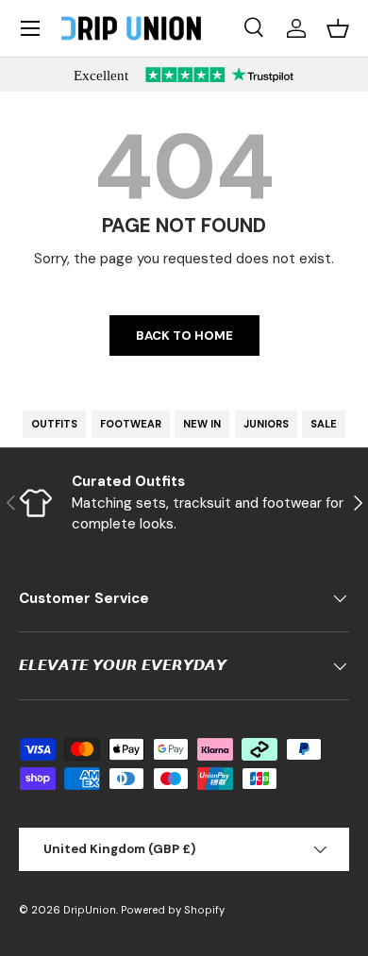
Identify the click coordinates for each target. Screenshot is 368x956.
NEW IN (202, 423)
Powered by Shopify (173, 909)
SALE (323, 423)
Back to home (184, 335)
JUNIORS (266, 423)
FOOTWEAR (130, 423)
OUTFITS (54, 423)
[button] (338, 28)
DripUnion (89, 909)
